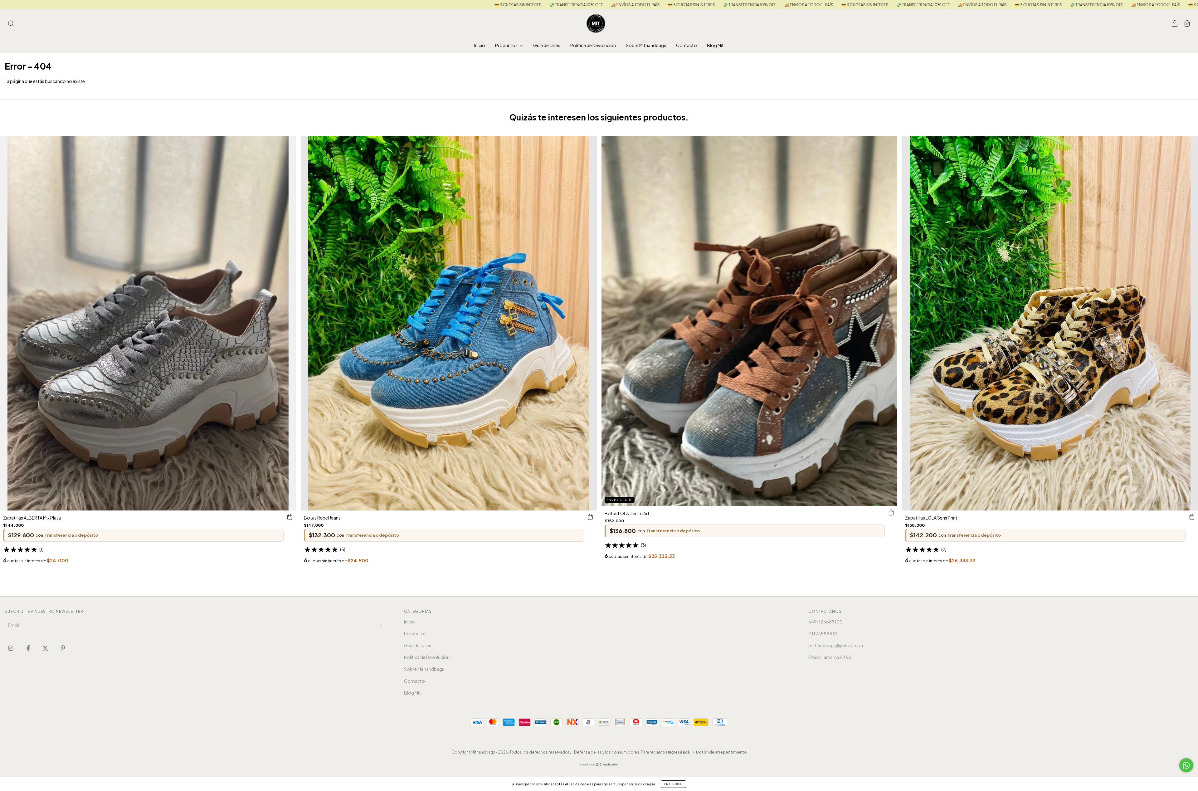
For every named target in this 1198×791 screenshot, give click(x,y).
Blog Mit (715, 45)
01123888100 (822, 633)
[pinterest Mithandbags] (63, 648)
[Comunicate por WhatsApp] (1186, 765)
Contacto (686, 45)
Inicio (479, 45)
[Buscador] (11, 24)
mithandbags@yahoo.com (836, 645)
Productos (506, 45)
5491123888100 (825, 621)
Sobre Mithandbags (646, 45)
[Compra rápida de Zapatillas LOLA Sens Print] (1192, 516)
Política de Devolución (593, 45)
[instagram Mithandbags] (11, 648)
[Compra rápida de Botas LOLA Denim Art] (891, 512)
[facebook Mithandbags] (28, 648)
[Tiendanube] (599, 765)
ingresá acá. (679, 752)
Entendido (673, 784)
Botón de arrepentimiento (721, 752)
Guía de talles (546, 45)
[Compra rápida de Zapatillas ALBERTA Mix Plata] (290, 516)
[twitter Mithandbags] (45, 648)
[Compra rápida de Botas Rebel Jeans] (590, 516)
